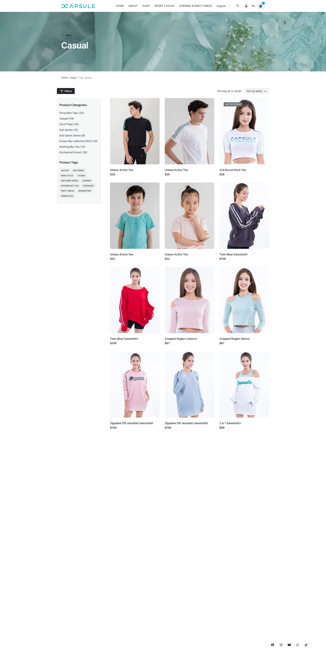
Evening (87, 180)
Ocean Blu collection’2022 (75, 141)
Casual (63, 118)
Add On (64, 170)
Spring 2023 (67, 196)
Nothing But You (69, 146)
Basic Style (67, 175)
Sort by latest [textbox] (254, 91)
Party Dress (67, 191)
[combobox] (256, 91)
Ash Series (66, 130)
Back (69, 35)
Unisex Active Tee (121, 170)
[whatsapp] (297, 645)
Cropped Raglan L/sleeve (181, 338)
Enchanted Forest (70, 152)
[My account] (246, 6)
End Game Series (70, 135)
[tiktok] (306, 645)
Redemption (84, 191)
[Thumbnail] (78, 6)
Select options (119, 177)
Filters (68, 91)
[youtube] (289, 645)
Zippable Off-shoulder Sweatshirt (131, 423)
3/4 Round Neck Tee (232, 170)
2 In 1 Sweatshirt (230, 423)
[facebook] (272, 645)
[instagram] (281, 645)
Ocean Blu (88, 186)
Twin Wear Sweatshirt (233, 254)
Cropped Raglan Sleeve (234, 338)
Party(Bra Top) (68, 113)
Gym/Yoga (66, 124)
